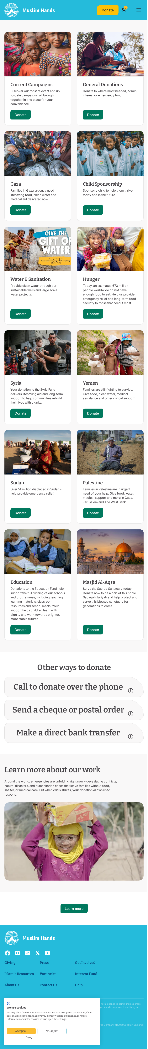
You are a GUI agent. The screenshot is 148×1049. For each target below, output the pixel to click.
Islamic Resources (19, 967)
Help (78, 978)
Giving (9, 956)
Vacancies (48, 967)
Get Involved (85, 956)
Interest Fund (86, 967)
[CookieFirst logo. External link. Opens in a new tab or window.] (8, 1003)
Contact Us (48, 978)
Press (44, 956)
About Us (11, 978)
